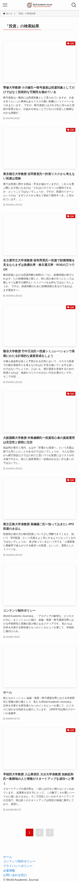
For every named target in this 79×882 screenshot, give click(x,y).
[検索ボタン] (74, 5)
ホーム (7, 856)
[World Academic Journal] (39, 5)
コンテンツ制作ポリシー (19, 861)
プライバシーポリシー (18, 866)
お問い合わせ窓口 (15, 875)
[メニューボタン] (5, 5)
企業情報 (9, 870)
